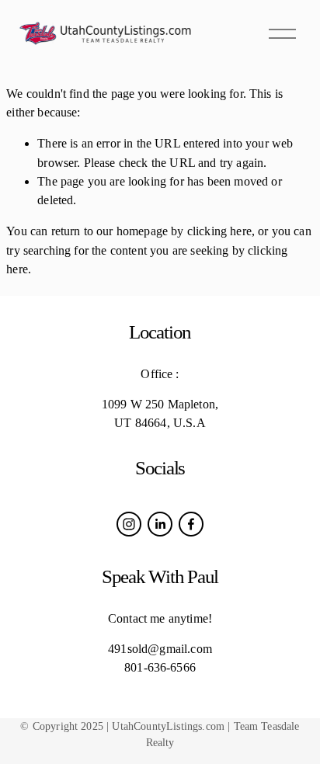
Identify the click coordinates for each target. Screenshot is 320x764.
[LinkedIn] (160, 524)
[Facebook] (191, 524)
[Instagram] (129, 524)
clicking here (219, 231)
